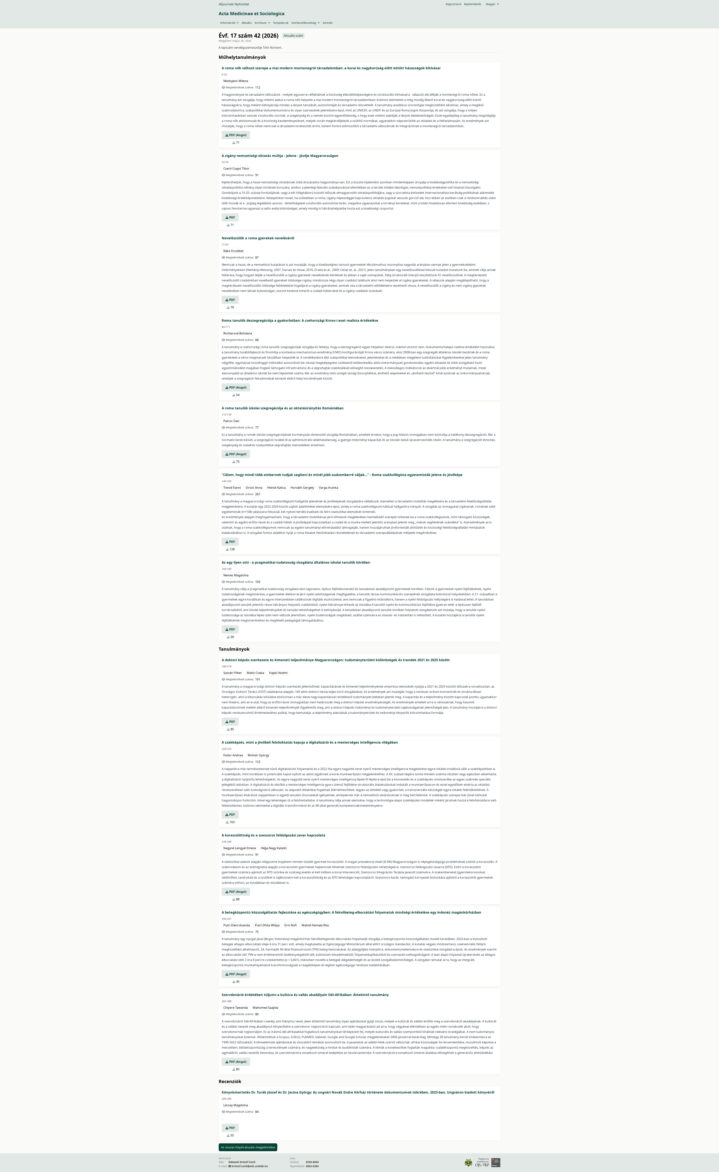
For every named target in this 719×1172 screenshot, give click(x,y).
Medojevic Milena (235, 81)
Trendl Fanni (232, 488)
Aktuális (247, 23)
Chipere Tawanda (235, 1008)
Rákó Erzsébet (233, 251)
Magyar (490, 4)
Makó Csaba (255, 673)
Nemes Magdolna (235, 575)
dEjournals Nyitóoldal (234, 4)
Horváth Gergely (302, 488)
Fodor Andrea (233, 755)
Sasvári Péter (232, 673)
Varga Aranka (328, 488)
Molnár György (258, 755)
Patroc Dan (231, 421)
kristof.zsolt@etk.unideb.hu (250, 1166)
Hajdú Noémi (278, 673)
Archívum (261, 23)
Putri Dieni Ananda (236, 925)
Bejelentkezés (472, 4)
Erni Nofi (290, 925)
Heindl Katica (276, 488)
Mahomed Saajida (265, 1008)
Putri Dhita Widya (267, 925)
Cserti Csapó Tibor (236, 168)
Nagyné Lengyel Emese (239, 848)
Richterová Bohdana (237, 333)
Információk (227, 23)
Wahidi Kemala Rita (315, 925)
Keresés (328, 23)
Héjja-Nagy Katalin (274, 848)
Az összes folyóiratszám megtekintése (248, 1147)
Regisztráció (453, 4)
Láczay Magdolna (235, 1105)
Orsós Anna (254, 488)
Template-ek (280, 23)
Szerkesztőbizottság (303, 23)
